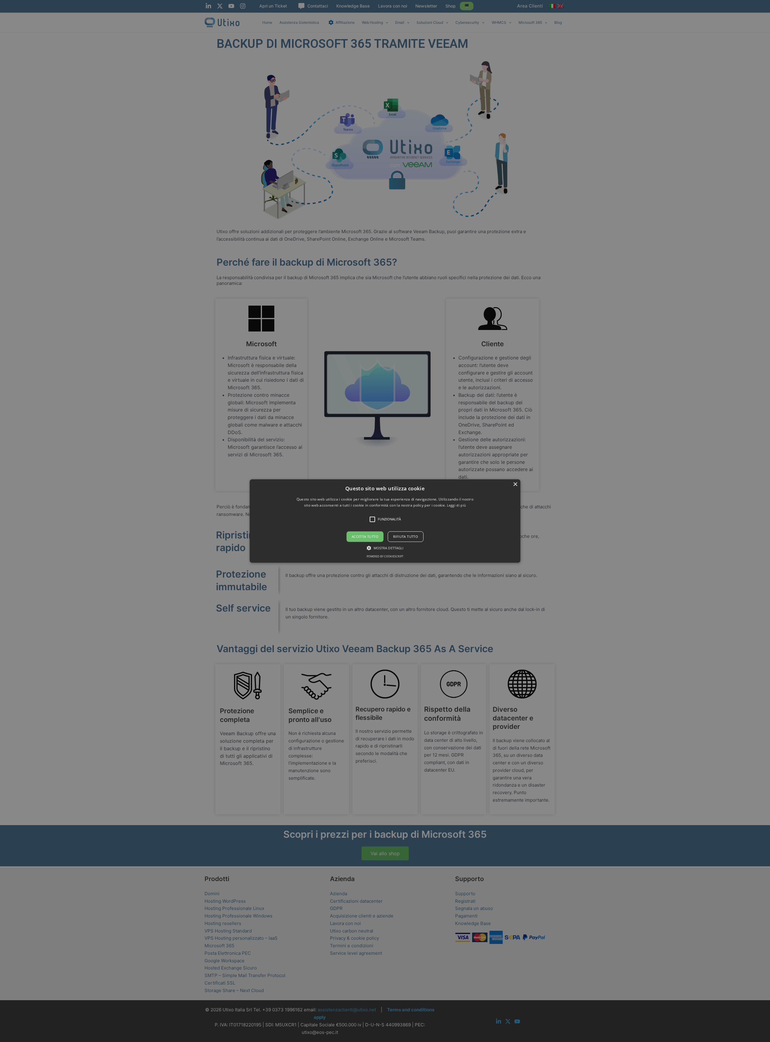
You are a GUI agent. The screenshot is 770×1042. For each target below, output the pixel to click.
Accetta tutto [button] (365, 536)
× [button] (515, 484)
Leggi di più (456, 505)
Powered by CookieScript (385, 557)
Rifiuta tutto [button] (405, 536)
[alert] (385, 521)
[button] (385, 521)
